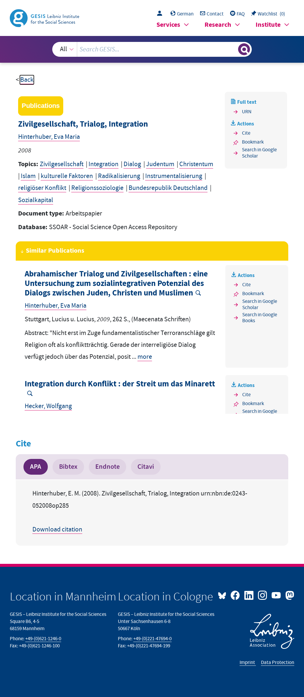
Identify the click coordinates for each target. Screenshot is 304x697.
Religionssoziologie (97, 188)
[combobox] (152, 49)
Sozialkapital (35, 200)
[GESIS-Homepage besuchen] (45, 17)
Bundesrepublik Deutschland (168, 188)
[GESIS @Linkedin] (249, 594)
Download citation (57, 529)
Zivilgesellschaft (61, 164)
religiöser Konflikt (42, 188)
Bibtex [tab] (68, 466)
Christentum (196, 164)
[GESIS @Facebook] (236, 594)
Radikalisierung (119, 176)
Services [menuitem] (168, 24)
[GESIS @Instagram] (263, 594)
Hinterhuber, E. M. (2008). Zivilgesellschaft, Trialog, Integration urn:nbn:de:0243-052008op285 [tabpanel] (139, 511)
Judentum (160, 164)
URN (246, 111)
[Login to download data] (161, 14)
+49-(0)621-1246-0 (43, 638)
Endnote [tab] (107, 466)
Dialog (132, 164)
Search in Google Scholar (259, 153)
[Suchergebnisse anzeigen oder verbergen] (244, 49)
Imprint (248, 662)
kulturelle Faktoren (67, 176)
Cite (246, 133)
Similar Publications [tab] (55, 250)
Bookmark (253, 142)
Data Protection (277, 662)
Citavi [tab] (145, 466)
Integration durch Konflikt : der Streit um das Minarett (120, 384)
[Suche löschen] (233, 49)
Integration (103, 164)
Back (27, 79)
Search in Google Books (259, 317)
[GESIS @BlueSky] (223, 594)
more (144, 357)
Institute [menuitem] (268, 24)
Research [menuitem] (218, 24)
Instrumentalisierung (173, 176)
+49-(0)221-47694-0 (152, 638)
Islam (28, 176)
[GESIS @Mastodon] (289, 594)
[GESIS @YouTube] (277, 594)
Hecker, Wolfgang (48, 406)
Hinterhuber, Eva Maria (49, 137)
